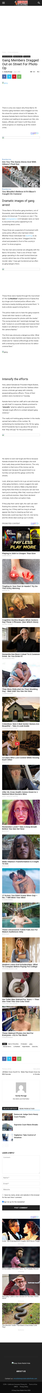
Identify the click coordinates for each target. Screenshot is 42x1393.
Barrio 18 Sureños (13, 1044)
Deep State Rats (18, 56)
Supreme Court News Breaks (26, 1125)
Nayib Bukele (26, 1046)
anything (29, 236)
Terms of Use (33, 1384)
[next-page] (7, 1145)
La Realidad (16, 1046)
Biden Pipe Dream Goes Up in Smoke (30, 1073)
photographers (11, 219)
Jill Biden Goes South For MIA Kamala (11, 1073)
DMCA (16, 1387)
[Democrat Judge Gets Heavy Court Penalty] (7, 1117)
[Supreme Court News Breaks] (7, 1127)
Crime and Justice (13, 52)
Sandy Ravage (8, 72)
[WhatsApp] (19, 76)
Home (4, 52)
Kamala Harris (7, 1046)
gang (31, 1044)
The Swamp (27, 56)
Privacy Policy (24, 1387)
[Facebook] (4, 76)
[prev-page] (3, 1145)
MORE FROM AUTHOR (26, 1109)
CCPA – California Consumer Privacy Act (15, 1384)
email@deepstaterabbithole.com (25, 1378)
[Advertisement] (21, 28)
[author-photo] (21, 1093)
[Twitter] (9, 76)
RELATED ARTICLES (10, 1109)
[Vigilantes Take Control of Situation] (7, 1137)
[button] (3, 3)
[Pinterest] (14, 76)
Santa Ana (35, 1046)
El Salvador (24, 1044)
